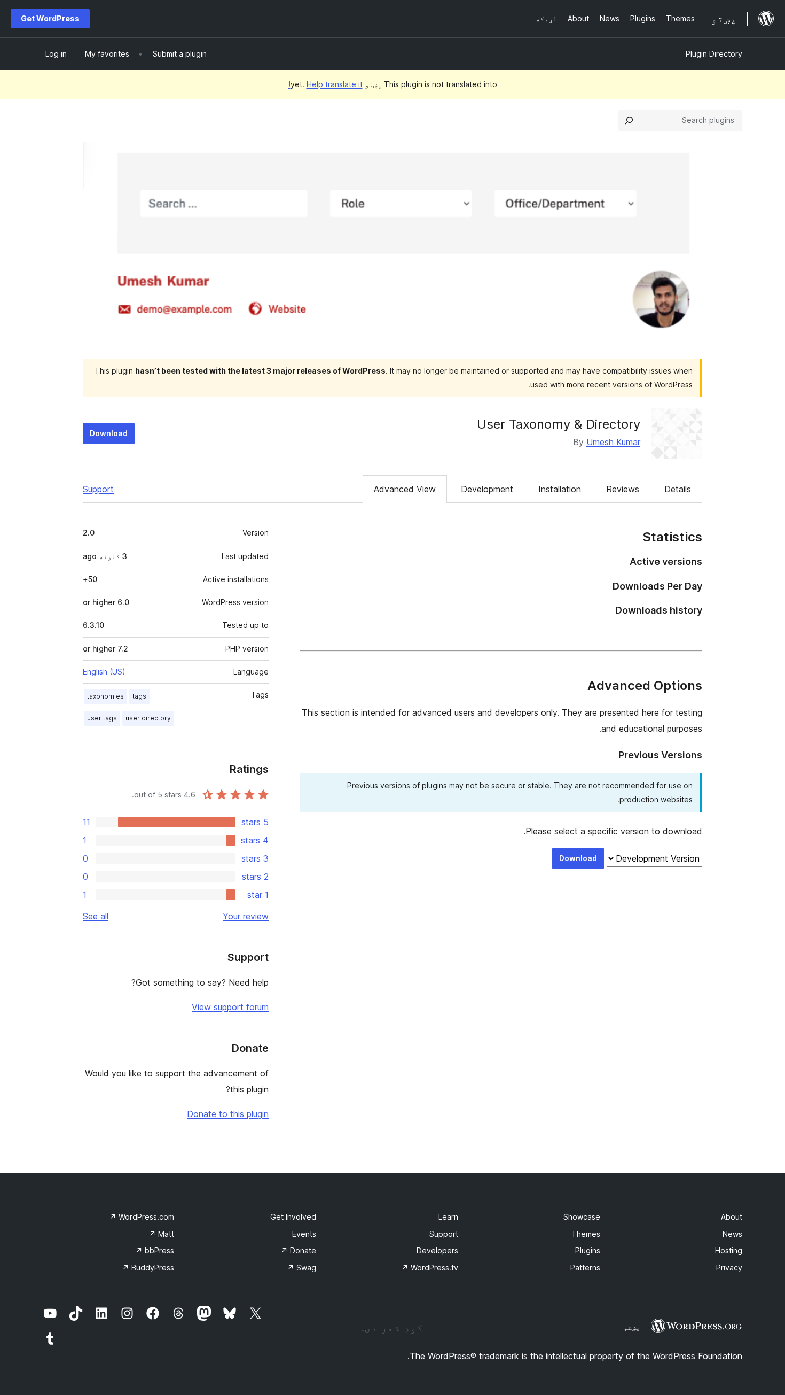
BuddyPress (148, 1267)
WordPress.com (141, 1216)
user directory (148, 718)
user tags (102, 718)
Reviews (622, 489)
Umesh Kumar (613, 442)
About (731, 1216)
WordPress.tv (430, 1267)
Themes (585, 1233)
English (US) (104, 671)
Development (487, 489)
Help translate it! (325, 84)
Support (98, 489)
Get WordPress (50, 18)
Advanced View (405, 489)
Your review (246, 916)
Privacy (729, 1267)
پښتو (631, 1327)
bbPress (155, 1250)
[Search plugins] (629, 120)
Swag (301, 1267)
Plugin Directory (714, 53)
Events (304, 1233)
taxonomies (105, 696)
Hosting (728, 1250)
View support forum (230, 1007)
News (732, 1233)
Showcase (581, 1216)
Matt (161, 1233)
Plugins (587, 1250)
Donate (298, 1250)
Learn (448, 1216)
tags (139, 696)
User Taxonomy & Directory (558, 424)
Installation (559, 489)
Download (109, 433)
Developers (437, 1250)
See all (95, 916)
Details (677, 489)
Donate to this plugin (228, 1114)
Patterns (585, 1267)
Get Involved (293, 1216)
